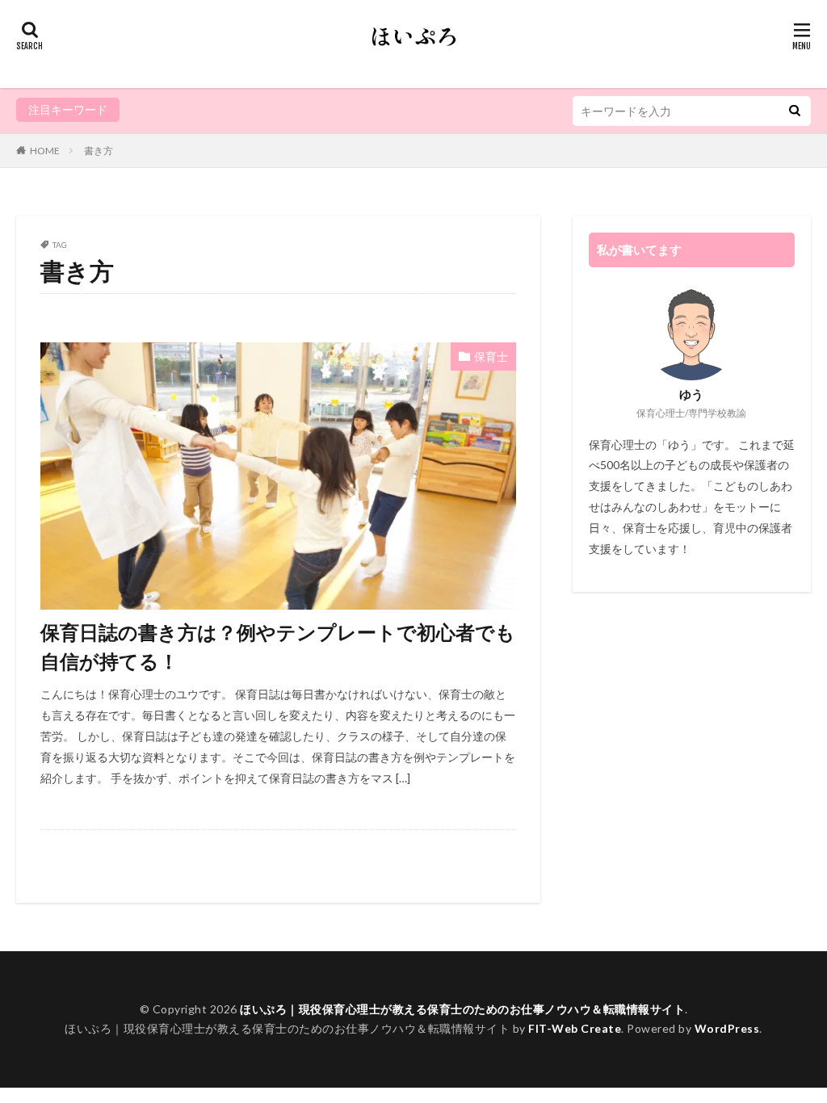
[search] (795, 111)
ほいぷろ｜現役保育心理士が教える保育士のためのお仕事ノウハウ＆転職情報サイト (462, 1009)
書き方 (98, 151)
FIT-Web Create (574, 1028)
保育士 (491, 356)
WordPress (727, 1028)
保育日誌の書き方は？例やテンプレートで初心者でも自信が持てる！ (277, 646)
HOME (45, 151)
